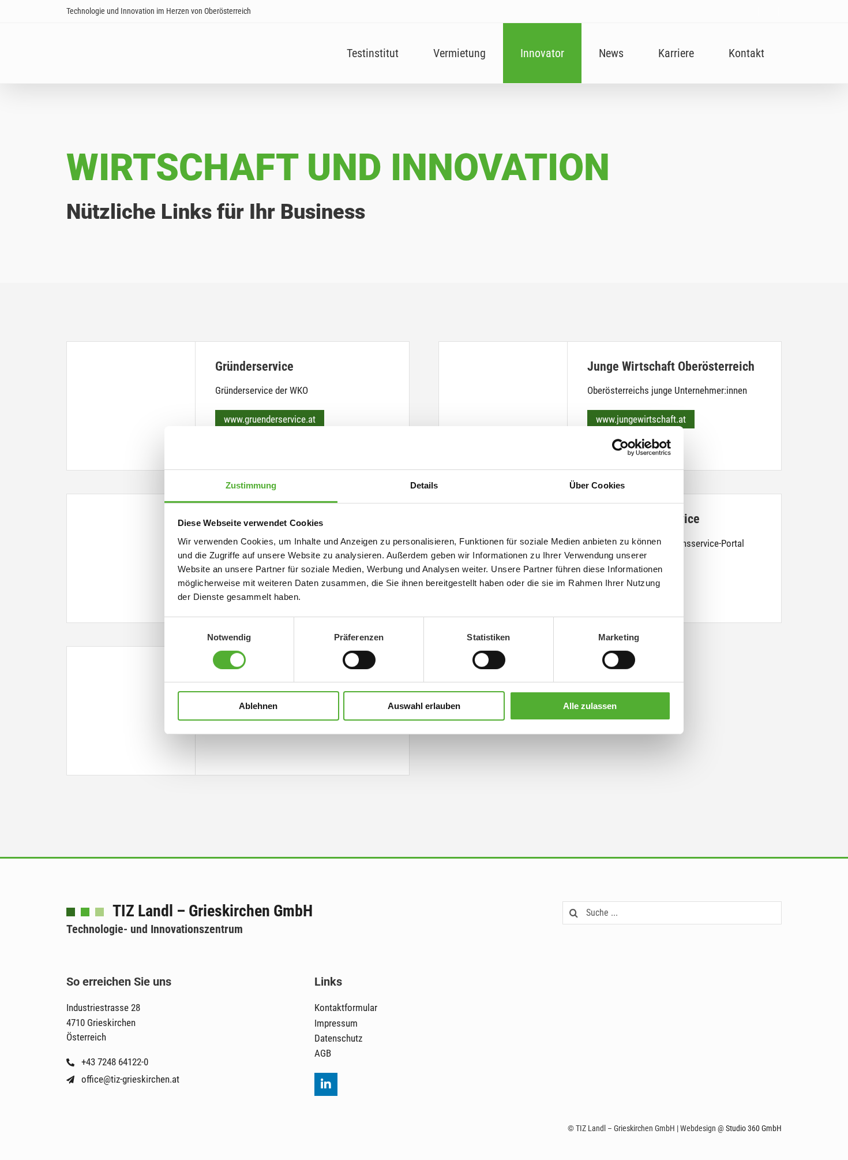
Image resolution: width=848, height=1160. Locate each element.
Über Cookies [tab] (597, 485)
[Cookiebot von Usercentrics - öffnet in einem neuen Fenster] (620, 447)
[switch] (359, 660)
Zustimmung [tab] (251, 485)
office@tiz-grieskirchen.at (130, 1079)
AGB (322, 1053)
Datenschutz (338, 1038)
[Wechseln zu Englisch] (772, 12)
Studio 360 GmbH (754, 1128)
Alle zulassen (590, 706)
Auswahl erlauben (424, 706)
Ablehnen (258, 706)
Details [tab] (424, 485)
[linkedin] (325, 1084)
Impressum (336, 1023)
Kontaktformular (345, 1007)
